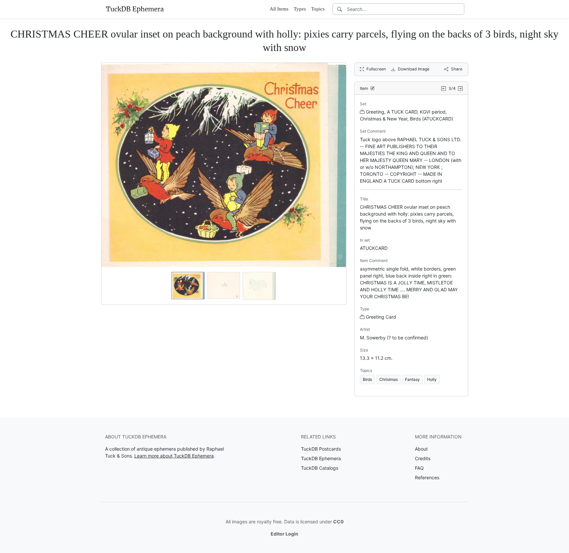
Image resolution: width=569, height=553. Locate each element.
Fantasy (412, 379)
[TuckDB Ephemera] (134, 9)
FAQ (419, 468)
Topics (318, 9)
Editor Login (284, 534)
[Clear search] (459, 9)
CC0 (338, 521)
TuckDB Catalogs (319, 468)
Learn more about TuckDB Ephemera (174, 456)
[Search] (339, 9)
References (427, 477)
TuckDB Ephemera (321, 458)
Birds (367, 379)
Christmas (388, 379)
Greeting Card (381, 317)
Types (300, 9)
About (421, 449)
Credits (422, 458)
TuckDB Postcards (321, 449)
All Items (279, 9)
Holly (432, 379)
